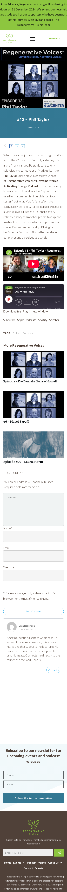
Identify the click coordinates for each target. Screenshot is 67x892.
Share (58, 308)
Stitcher (54, 320)
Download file (12, 311)
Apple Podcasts (26, 320)
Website (8, 567)
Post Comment (33, 611)
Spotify (42, 320)
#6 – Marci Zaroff (33, 409)
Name (7, 528)
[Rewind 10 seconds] (18, 302)
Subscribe (45, 308)
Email (7, 547)
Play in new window (35, 311)
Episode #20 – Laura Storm (33, 449)
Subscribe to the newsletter (33, 798)
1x (27, 302)
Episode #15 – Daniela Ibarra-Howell (33, 369)
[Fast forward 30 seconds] (37, 302)
